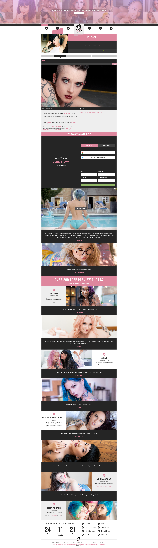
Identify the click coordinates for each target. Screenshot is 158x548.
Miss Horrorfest (56, 126)
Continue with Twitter (97, 157)
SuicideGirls (79, 24)
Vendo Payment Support (102, 544)
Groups (68, 31)
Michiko (49, 122)
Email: (82, 171)
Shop (111, 31)
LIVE (105, 542)
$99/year (89, 145)
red (95, 112)
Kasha (53, 515)
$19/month (106, 145)
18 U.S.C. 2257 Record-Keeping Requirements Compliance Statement (75, 544)
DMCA (56, 544)
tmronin (73, 122)
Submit (98, 184)
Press (101, 542)
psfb (98, 112)
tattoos (89, 112)
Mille (60, 515)
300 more (104, 488)
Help (89, 542)
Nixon (48, 126)
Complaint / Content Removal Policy (90, 544)
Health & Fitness (108, 486)
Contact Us (96, 544)
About (95, 542)
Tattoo (101, 486)
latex (100, 112)
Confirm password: (103, 177)
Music (104, 486)
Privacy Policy (60, 544)
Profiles (57, 31)
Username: (101, 171)
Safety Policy (64, 544)
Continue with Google (98, 152)
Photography (98, 488)
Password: (84, 177)
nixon (92, 36)
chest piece (83, 112)
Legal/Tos (54, 544)
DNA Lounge (66, 113)
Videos (100, 31)
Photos (89, 31)
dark (92, 112)
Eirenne (55, 515)
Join (46, 31)
